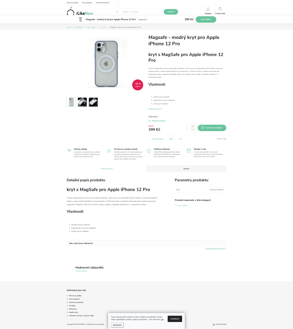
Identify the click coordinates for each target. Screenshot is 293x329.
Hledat (170, 12)
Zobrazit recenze (81, 271)
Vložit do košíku (213, 128)
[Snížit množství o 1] (193, 129)
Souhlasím (175, 319)
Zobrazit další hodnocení (215, 248)
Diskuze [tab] (186, 169)
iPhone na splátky (72, 3)
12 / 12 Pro (182, 205)
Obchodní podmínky (102, 3)
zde (162, 319)
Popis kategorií (87, 3)
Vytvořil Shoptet (221, 324)
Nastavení (117, 325)
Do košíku (206, 19)
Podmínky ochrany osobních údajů (81, 316)
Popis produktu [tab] (107, 169)
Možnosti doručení (158, 121)
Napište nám (73, 312)
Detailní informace (154, 109)
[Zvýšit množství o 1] (193, 126)
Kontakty (72, 306)
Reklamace (73, 309)
